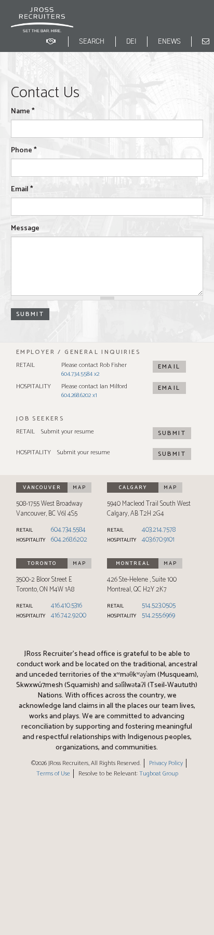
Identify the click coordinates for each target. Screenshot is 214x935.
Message (25, 228)
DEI (131, 41)
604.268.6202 (69, 539)
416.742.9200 (68, 615)
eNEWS (169, 41)
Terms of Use (53, 774)
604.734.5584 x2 (80, 374)
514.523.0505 (159, 605)
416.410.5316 (66, 605)
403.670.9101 (158, 539)
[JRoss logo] (42, 25)
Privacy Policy (166, 763)
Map (79, 487)
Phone (24, 151)
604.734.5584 (68, 529)
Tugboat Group (158, 774)
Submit (172, 433)
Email (22, 190)
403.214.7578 (159, 529)
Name (23, 112)
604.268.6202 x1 (79, 395)
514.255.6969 (158, 615)
